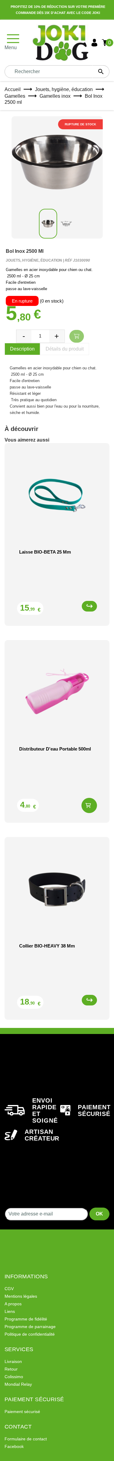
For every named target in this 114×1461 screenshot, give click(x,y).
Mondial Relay (18, 1384)
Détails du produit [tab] (65, 348)
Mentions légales (21, 1296)
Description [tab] (22, 348)
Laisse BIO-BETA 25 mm (45, 551)
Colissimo (14, 1376)
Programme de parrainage (30, 1326)
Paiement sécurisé (22, 1411)
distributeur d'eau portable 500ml (55, 748)
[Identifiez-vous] (94, 42)
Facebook (14, 1446)
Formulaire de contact (26, 1438)
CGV (9, 1288)
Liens (10, 1311)
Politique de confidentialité (30, 1334)
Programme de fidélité (26, 1319)
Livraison (13, 1361)
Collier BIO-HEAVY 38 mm (47, 945)
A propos (13, 1303)
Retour (11, 1369)
